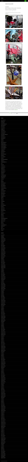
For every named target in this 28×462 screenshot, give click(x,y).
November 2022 (3, 266)
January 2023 (2, 263)
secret (1, 211)
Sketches (2, 214)
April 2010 (2, 448)
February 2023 (2, 262)
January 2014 (2, 392)
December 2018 (3, 316)
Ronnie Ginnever (3, 210)
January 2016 (2, 360)
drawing (2, 139)
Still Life (2, 222)
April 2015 (2, 372)
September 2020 (3, 288)
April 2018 (2, 326)
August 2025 (2, 241)
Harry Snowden (3, 156)
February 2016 (2, 359)
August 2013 (2, 397)
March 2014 (2, 389)
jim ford (2, 164)
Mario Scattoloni (3, 185)
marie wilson (2, 184)
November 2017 (3, 333)
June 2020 (2, 292)
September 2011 (3, 426)
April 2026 (2, 237)
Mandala (2, 181)
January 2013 (2, 405)
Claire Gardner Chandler (4, 134)
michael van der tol (3, 188)
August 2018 (2, 321)
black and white (3, 125)
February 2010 (2, 451)
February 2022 (2, 274)
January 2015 (2, 376)
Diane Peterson (3, 138)
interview (2, 160)
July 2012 (2, 413)
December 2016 (3, 346)
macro (2, 180)
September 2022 (3, 267)
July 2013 (2, 398)
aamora (2, 0)
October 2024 (2, 249)
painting (2, 189)
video (1, 227)
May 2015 (2, 371)
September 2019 (3, 304)
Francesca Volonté (3, 146)
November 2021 (3, 278)
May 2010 (2, 447)
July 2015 (2, 368)
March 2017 (2, 342)
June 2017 (2, 338)
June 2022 (2, 270)
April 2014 (2, 388)
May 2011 (2, 431)
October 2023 (2, 254)
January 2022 (2, 275)
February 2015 (2, 375)
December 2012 (3, 406)
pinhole (2, 197)
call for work (2, 126)
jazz (1, 163)
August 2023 (2, 257)
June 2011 (2, 430)
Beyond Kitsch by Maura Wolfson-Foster (13, 8)
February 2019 (2, 313)
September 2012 (3, 410)
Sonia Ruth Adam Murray (4, 218)
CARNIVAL (2, 129)
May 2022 (2, 271)
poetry (2, 198)
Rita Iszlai (2, 206)
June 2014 (2, 385)
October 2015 (2, 364)
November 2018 (3, 317)
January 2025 (2, 246)
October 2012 (2, 409)
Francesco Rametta (3, 147)
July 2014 (2, 384)
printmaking (2, 201)
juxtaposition (2, 172)
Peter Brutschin (3, 193)
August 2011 (2, 427)
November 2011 (3, 423)
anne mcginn (2, 122)
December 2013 (3, 393)
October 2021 (2, 279)
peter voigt (2, 194)
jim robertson (2, 167)
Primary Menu (27, 1)
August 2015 (2, 367)
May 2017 (2, 339)
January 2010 (2, 452)
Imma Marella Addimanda (4, 159)
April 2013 (2, 402)
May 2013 (2, 401)
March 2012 (2, 418)
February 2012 (2, 419)
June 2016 (2, 354)
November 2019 (3, 301)
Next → (17, 113)
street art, (2, 223)
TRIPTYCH (2, 226)
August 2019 (2, 305)
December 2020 (3, 284)
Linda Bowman (2, 177)
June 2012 (2, 414)
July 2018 (2, 322)
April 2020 (2, 295)
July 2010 (2, 444)
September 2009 (3, 457)
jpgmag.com (16, 109)
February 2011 (2, 435)
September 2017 (3, 334)
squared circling (3, 219)
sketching (2, 215)
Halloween (2, 155)
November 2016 (3, 347)
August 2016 (2, 351)
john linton (2, 168)
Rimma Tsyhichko (3, 205)
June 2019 (2, 308)
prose (1, 202)
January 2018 (2, 330)
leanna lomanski (3, 176)
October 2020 (2, 287)
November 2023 (3, 253)
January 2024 (2, 250)
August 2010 (2, 443)
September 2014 (3, 381)
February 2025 (2, 245)
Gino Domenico (3, 151)
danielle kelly (2, 135)
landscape (2, 173)
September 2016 (3, 350)
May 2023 (2, 258)
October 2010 (2, 440)
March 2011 (2, 434)
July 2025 (2, 242)
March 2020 (2, 296)
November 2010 (3, 439)
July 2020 (2, 291)
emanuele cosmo (3, 143)
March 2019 (2, 312)
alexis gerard (2, 121)
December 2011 (3, 422)
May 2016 (2, 355)
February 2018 (2, 329)
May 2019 (2, 309)
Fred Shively (2, 150)
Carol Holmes (2, 130)
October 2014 (2, 380)
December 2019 (3, 300)
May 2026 (2, 236)
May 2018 (2, 325)
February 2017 (2, 343)
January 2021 (2, 283)
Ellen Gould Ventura (3, 142)
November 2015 (3, 363)
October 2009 (2, 456)
